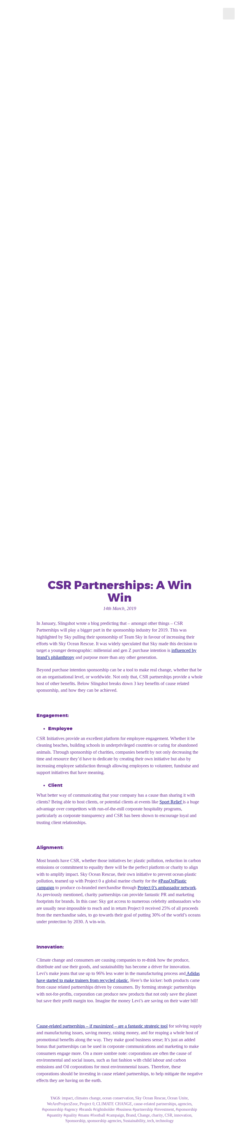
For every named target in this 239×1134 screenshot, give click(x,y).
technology (165, 1121)
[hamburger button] (229, 13)
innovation (182, 1115)
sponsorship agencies (104, 1121)
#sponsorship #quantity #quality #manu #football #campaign (122, 1112)
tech (150, 1121)
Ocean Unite (177, 1098)
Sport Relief (170, 801)
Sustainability (134, 1121)
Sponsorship (75, 1121)
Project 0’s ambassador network (167, 887)
